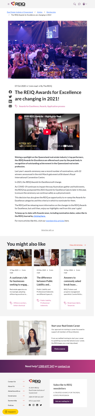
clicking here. (39, 216)
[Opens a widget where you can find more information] (10, 412)
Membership (51, 12)
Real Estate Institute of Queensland (20, 12)
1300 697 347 (46, 366)
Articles (39, 12)
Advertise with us (47, 230)
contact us (64, 366)
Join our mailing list (62, 401)
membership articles (55, 220)
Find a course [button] (59, 349)
